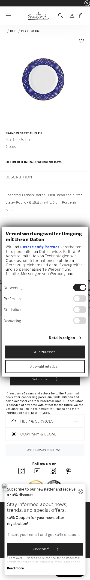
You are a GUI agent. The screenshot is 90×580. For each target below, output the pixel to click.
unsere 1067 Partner (40, 246)
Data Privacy (40, 413)
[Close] (80, 492)
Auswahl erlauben (45, 366)
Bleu (13, 31)
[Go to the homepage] (38, 16)
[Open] (59, 15)
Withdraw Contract (45, 450)
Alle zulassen (45, 351)
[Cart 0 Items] (81, 15)
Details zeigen (62, 338)
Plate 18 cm (30, 31)
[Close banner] (87, 3)
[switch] (79, 298)
